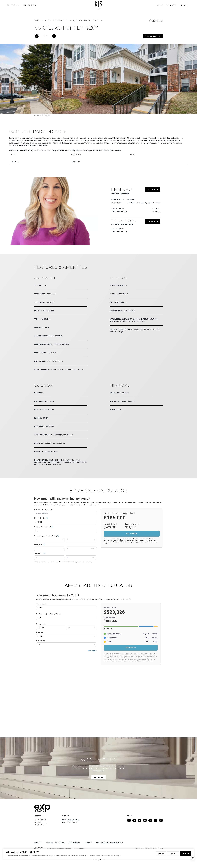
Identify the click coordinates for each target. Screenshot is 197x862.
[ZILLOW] (161, 820)
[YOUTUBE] (145, 820)
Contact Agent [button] (153, 189)
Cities (159, 5)
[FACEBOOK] (129, 820)
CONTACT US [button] (98, 777)
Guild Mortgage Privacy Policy (109, 843)
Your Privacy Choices (99, 860)
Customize (173, 853)
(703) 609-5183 (116, 203)
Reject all (161, 853)
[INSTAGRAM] (134, 820)
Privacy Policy (157, 848)
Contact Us (171, 5)
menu (183, 5)
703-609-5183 (73, 822)
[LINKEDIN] (139, 820)
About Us (38, 843)
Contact (88, 843)
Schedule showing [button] (153, 36)
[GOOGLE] (155, 820)
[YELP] (150, 820)
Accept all (186, 853)
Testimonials (74, 843)
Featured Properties (55, 843)
